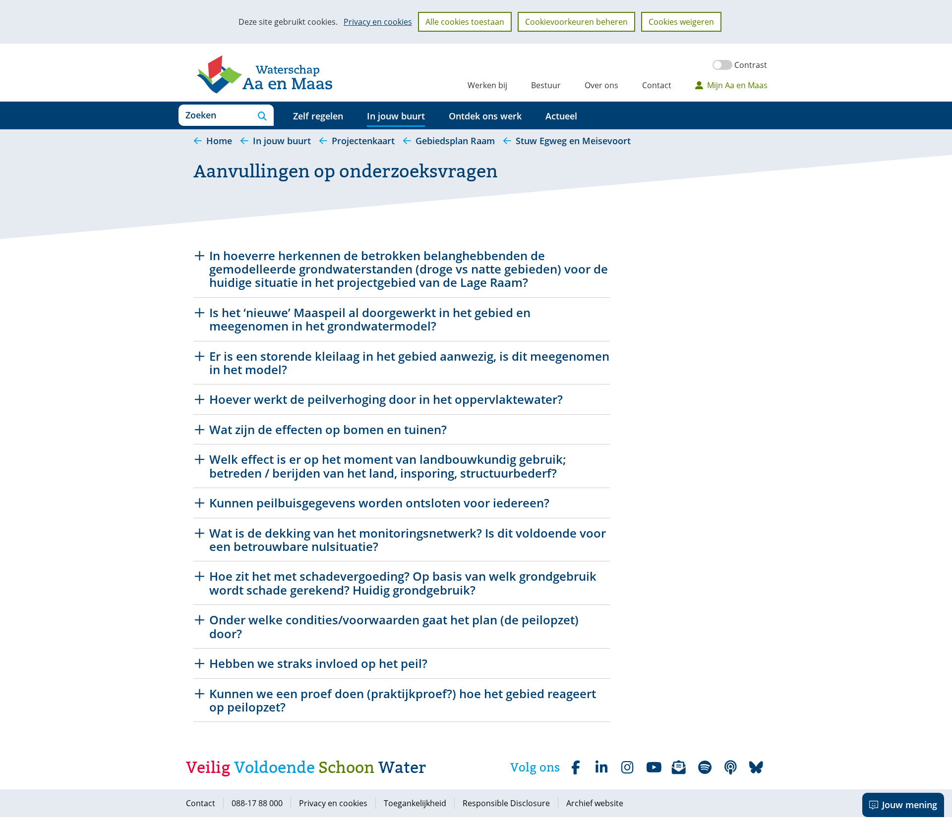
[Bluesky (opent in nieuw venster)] (756, 767)
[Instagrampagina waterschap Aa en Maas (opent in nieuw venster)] (627, 767)
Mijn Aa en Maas (737, 85)
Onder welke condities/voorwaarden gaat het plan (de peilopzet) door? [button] (394, 626)
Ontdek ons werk (485, 116)
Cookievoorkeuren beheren (576, 21)
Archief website (594, 803)
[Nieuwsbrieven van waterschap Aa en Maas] (679, 767)
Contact (656, 85)
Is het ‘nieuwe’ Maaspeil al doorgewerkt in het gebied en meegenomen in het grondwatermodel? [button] (370, 319)
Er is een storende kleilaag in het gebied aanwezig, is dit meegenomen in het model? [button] (409, 363)
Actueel (561, 116)
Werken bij (487, 85)
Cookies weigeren (681, 21)
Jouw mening (909, 805)
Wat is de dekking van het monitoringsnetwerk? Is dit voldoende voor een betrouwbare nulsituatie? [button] (407, 539)
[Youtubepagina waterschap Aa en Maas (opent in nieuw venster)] (653, 767)
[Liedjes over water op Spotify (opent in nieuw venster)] (704, 767)
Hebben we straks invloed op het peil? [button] (318, 663)
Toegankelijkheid (415, 803)
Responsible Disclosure (506, 803)
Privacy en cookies (378, 21)
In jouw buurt (396, 116)
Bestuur (546, 85)
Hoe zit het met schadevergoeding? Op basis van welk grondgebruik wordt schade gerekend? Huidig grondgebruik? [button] (402, 583)
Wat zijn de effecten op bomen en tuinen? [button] (328, 429)
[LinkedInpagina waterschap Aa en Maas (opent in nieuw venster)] (601, 767)
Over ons (601, 85)
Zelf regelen (318, 116)
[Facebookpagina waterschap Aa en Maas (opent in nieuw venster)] (576, 767)
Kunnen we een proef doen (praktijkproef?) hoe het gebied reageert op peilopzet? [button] (402, 700)
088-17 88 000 (257, 803)
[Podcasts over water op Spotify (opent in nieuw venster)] (730, 767)
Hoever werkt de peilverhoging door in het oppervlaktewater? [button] (386, 399)
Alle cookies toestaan (464, 21)
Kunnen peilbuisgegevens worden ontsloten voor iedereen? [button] (379, 502)
